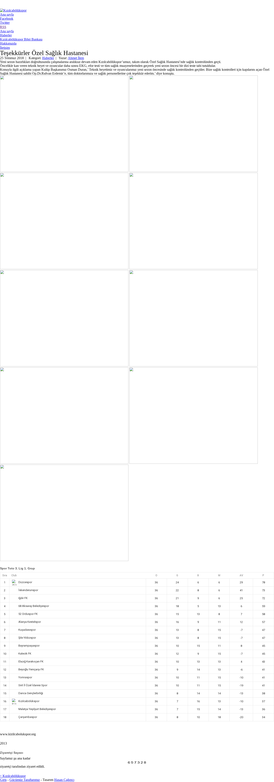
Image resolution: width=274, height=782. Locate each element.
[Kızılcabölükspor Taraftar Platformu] (13, 10)
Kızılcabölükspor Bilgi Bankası (21, 39)
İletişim (5, 48)
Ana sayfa (7, 14)
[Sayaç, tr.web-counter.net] (137, 762)
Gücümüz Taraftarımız (24, 780)
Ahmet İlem (76, 58)
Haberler (6, 35)
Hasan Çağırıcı (64, 780)
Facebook (6, 18)
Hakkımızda (8, 43)
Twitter (5, 22)
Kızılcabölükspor (13, 776)
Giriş (3, 780)
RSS (3, 27)
